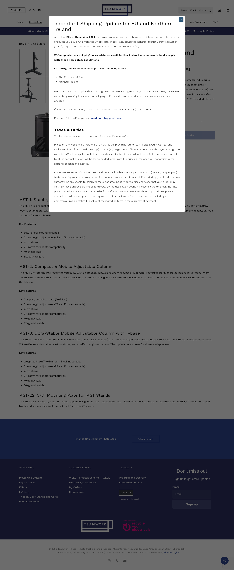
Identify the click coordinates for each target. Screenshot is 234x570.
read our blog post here (106, 118)
